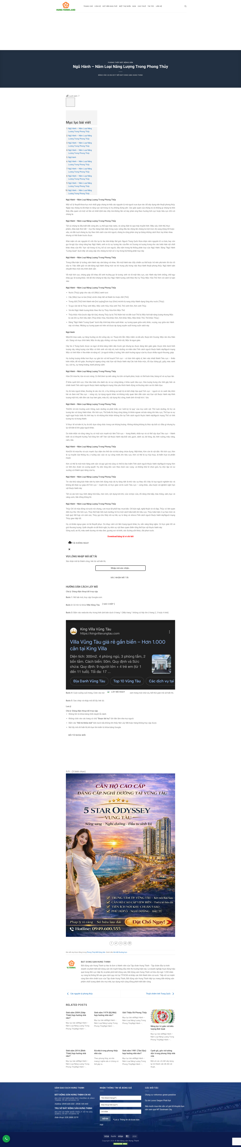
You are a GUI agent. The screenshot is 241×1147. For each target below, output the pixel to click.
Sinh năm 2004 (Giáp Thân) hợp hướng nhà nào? (76, 1015)
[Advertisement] (120, 31)
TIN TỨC (151, 6)
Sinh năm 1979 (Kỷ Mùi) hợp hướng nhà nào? (105, 1014)
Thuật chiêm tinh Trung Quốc (158, 993)
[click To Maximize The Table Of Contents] (70, 102)
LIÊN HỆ (159, 6)
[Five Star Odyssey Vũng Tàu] (120, 855)
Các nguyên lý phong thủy (81, 993)
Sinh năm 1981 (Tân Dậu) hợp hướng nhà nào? (134, 1052)
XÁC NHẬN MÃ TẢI (120, 577)
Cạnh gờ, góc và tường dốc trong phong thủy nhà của (163, 1053)
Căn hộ (98, 6)
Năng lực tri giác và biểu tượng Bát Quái (162, 1027)
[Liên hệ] (6, 1138)
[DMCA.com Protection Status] (120, 1144)
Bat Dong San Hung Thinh (131, 75)
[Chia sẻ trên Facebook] (111, 943)
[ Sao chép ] (108, 604)
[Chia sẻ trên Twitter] (116, 943)
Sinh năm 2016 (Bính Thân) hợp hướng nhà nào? (76, 1053)
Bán (134, 6)
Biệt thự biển (125, 6)
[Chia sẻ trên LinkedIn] (130, 943)
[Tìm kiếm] (185, 6)
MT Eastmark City (164, 1109)
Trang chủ (88, 6)
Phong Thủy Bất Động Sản (120, 62)
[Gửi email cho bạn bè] (120, 943)
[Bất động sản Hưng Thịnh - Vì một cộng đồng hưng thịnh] (67, 6)
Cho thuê (142, 6)
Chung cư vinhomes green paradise (160, 1095)
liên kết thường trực (120, 952)
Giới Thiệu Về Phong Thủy (134, 1012)
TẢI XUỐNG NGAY (80, 543)
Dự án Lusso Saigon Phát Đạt (158, 1100)
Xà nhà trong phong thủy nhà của (106, 1052)
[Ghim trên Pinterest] (125, 943)
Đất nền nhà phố (110, 6)
